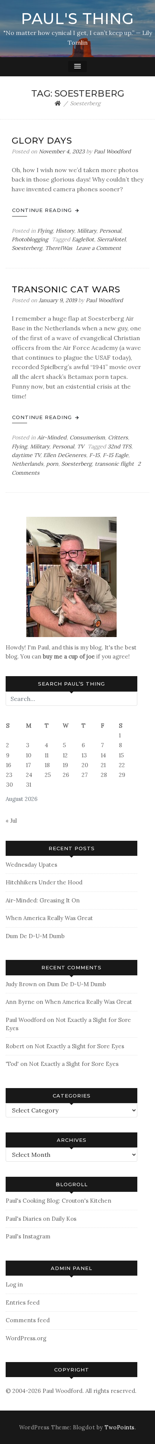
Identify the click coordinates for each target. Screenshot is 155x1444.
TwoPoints (120, 1427)
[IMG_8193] (71, 576)
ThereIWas (58, 248)
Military (86, 230)
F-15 (94, 455)
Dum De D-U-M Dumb (35, 936)
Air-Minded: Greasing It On (43, 900)
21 (103, 765)
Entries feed (23, 1302)
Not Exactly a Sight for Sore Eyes (79, 1046)
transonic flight (114, 463)
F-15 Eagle (115, 455)
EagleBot (83, 239)
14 (103, 755)
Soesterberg (27, 248)
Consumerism (87, 437)
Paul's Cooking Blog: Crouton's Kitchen (58, 1200)
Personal (110, 230)
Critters (118, 437)
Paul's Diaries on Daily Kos (41, 1218)
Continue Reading (43, 210)
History (65, 230)
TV (80, 446)
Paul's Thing (77, 18)
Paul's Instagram (28, 1236)
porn (52, 463)
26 (66, 774)
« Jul (11, 820)
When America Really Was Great (49, 918)
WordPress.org (26, 1338)
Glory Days (42, 140)
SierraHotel (111, 239)
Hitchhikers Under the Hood (44, 882)
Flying (45, 230)
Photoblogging (30, 239)
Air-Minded (52, 437)
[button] (77, 66)
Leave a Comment (98, 248)
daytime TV (26, 455)
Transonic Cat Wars (66, 289)
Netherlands (27, 463)
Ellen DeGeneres (64, 455)
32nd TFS (119, 446)
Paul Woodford (112, 151)
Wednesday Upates (31, 864)
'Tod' (12, 1063)
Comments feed (28, 1320)
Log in (14, 1284)
